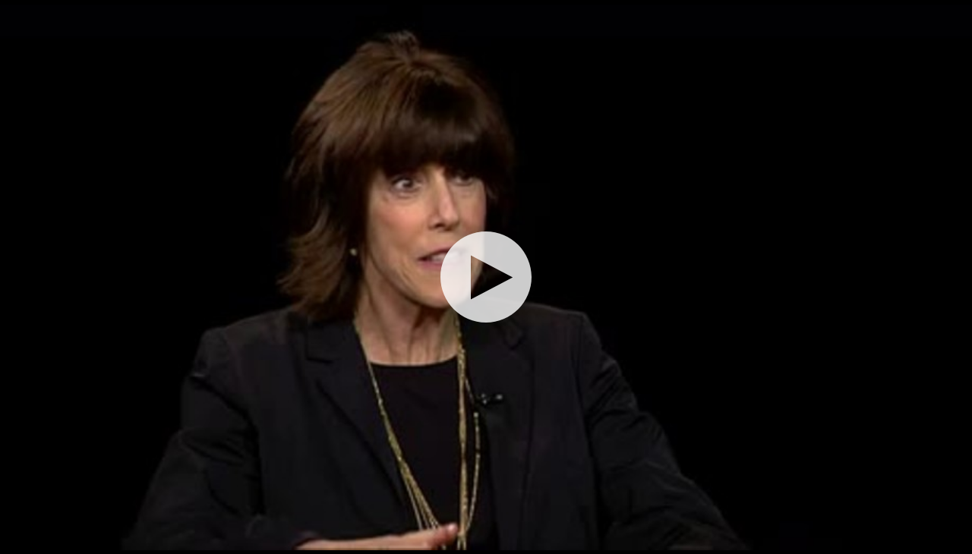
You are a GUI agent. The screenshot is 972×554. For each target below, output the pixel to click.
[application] (486, 277)
